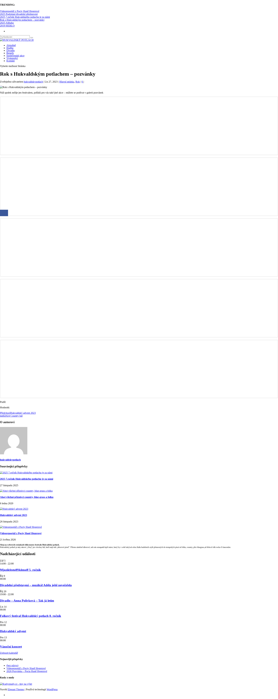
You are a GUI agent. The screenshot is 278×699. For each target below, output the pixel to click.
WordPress (52, 689)
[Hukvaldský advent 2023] (14, 508)
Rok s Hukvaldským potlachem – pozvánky (22, 20)
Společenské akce (15, 55)
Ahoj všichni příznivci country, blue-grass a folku (26, 497)
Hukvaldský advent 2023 (13, 515)
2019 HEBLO (7, 25)
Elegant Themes (16, 689)
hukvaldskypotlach (33, 81)
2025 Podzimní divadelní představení (19, 14)
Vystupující (12, 58)
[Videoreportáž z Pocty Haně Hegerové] (21, 527)
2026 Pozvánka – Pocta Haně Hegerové (26, 671)
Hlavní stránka (66, 81)
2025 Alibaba (7, 22)
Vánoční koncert (11, 646)
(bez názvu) (12, 665)
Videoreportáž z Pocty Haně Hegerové (19, 11)
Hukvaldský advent (13, 631)
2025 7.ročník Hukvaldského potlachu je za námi (25, 17)
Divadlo (10, 50)
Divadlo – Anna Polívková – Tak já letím (27, 600)
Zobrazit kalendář (9, 653)
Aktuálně (11, 45)
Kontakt (10, 60)
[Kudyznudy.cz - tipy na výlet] (16, 684)
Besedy (10, 53)
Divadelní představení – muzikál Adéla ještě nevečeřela (36, 585)
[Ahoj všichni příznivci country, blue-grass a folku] (26, 490)
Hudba (9, 48)
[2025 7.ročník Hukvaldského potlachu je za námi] (26, 472)
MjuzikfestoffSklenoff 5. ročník (20, 570)
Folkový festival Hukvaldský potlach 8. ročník (30, 616)
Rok (77, 81)
